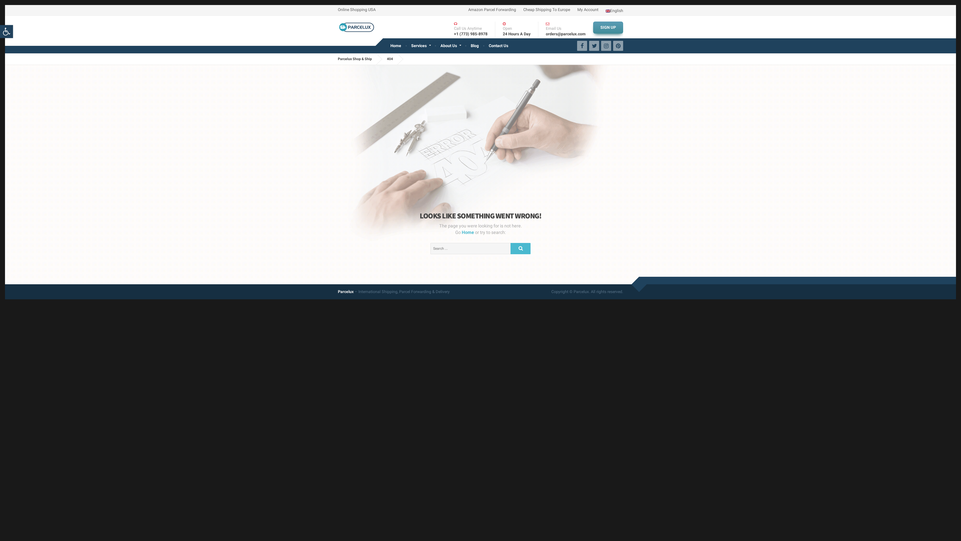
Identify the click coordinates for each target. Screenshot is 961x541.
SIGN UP (608, 27)
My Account (587, 9)
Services (419, 45)
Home (395, 45)
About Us (448, 45)
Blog (475, 45)
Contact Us (498, 45)
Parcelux (346, 291)
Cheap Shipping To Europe (546, 9)
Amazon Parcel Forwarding (492, 9)
